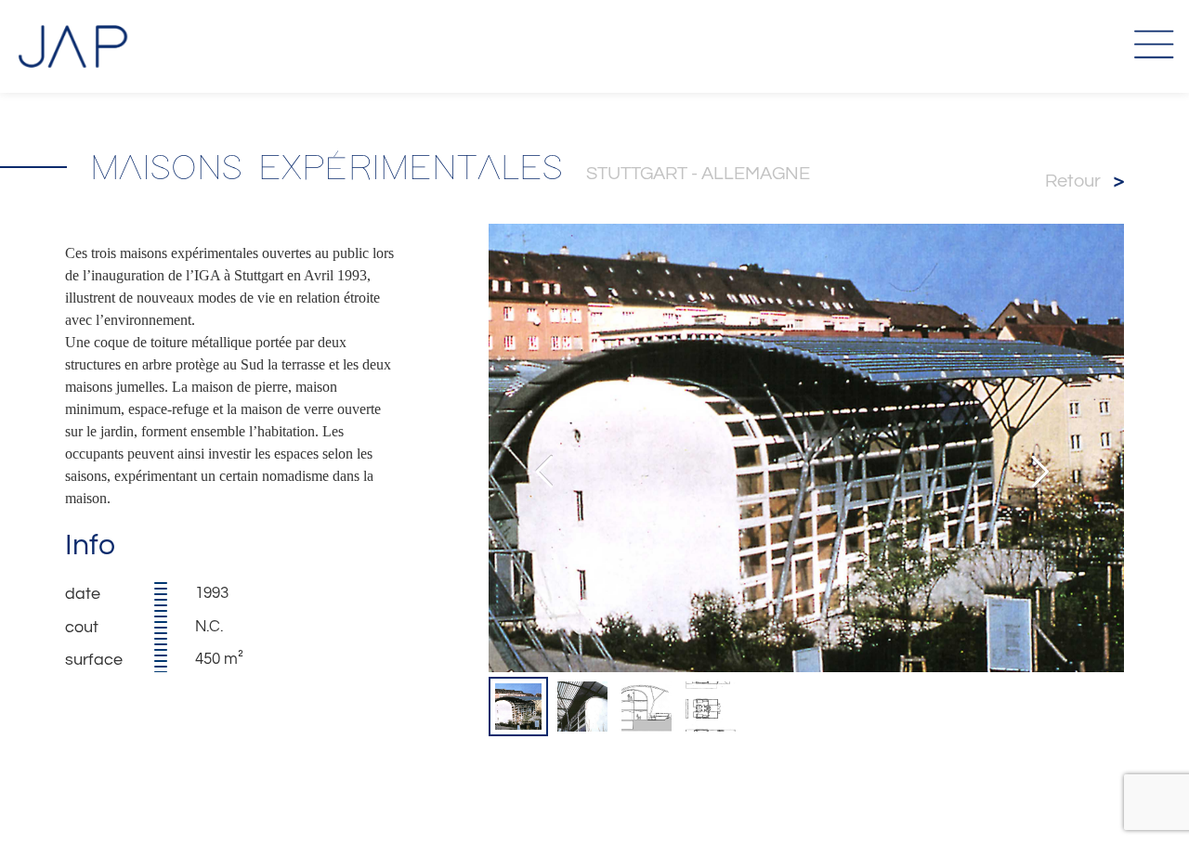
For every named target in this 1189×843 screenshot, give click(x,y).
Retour (1084, 181)
